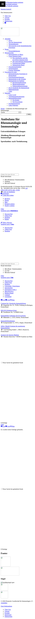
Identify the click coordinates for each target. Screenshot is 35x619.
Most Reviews (9, 291)
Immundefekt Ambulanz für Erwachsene (13, 316)
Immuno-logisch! (6, 9)
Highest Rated (9, 293)
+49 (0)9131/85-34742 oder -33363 (14, 189)
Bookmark (5, 193)
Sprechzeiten (9, 288)
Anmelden (4, 603)
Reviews (7, 198)
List (3, 300)
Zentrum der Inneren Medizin (10, 335)
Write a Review (7, 222)
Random (7, 217)
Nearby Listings (9, 205)
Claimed (7, 295)
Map (6, 202)
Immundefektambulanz (8, 321)
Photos (7, 200)
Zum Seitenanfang (6, 606)
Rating (7, 219)
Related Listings (10, 204)
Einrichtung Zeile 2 (11, 289)
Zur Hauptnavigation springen (14, 2)
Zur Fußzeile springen (11, 6)
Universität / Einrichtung (12, 286)
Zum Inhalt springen (11, 4)
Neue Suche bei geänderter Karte (13, 362)
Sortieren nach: (9, 211)
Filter (2, 209)
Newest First (8, 214)
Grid (8, 300)
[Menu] (2, 4)
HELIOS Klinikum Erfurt (9, 310)
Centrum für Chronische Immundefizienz (13, 303)
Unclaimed (8, 296)
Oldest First (8, 216)
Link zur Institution (9, 192)
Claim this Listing (8, 195)
